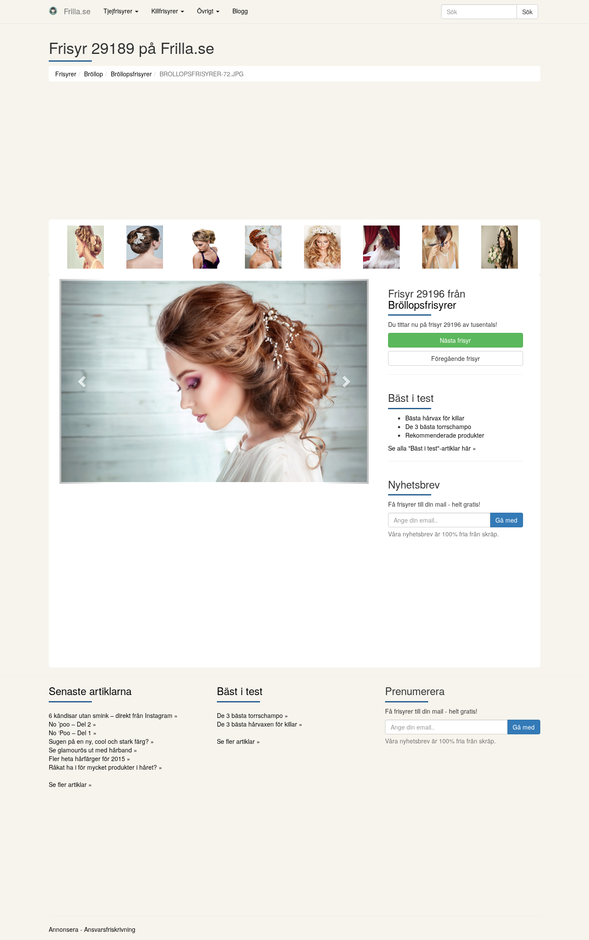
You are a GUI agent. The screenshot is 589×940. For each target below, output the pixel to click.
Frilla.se (77, 10)
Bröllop (93, 73)
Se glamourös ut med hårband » (93, 750)
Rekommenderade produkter (444, 435)
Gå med (506, 520)
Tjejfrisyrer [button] (118, 10)
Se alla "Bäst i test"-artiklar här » (432, 448)
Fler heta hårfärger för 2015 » (89, 758)
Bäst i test (240, 690)
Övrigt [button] (206, 10)
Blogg (240, 10)
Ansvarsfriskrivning (109, 929)
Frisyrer (65, 73)
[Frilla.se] (53, 11)
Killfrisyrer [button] (165, 10)
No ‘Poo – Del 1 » (73, 732)
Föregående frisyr (455, 358)
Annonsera (63, 929)
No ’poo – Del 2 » (72, 724)
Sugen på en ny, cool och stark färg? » (101, 741)
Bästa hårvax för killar (434, 418)
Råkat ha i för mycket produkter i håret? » (105, 767)
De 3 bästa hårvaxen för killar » (259, 724)
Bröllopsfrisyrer (131, 73)
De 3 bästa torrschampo (438, 426)
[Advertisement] (294, 154)
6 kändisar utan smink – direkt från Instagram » (113, 715)
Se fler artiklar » (70, 784)
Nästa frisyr (455, 340)
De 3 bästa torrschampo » (252, 715)
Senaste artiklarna (90, 690)
